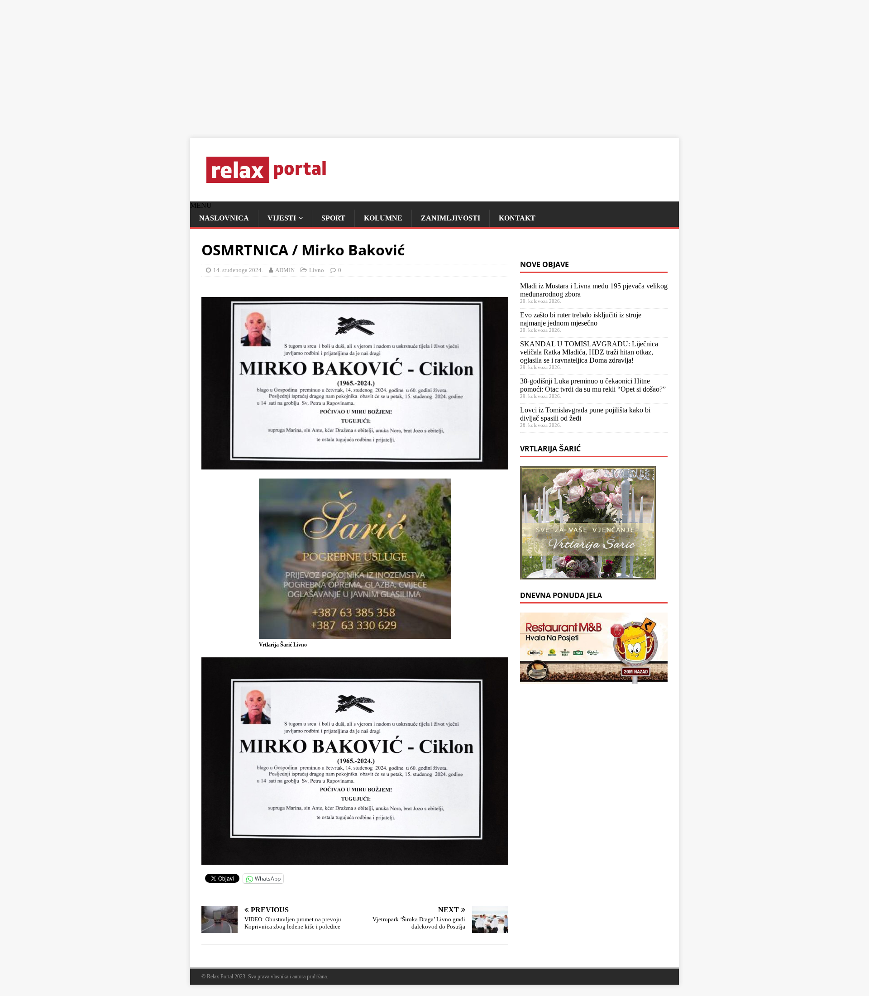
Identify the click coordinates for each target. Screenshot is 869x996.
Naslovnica (224, 218)
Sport (333, 218)
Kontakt (517, 218)
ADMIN (285, 270)
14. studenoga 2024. (238, 270)
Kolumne (383, 218)
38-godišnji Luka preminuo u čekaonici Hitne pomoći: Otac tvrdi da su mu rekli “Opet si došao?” (593, 385)
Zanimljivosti (450, 218)
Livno (316, 270)
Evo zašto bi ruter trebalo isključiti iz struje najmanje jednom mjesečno (580, 319)
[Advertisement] (271, 63)
